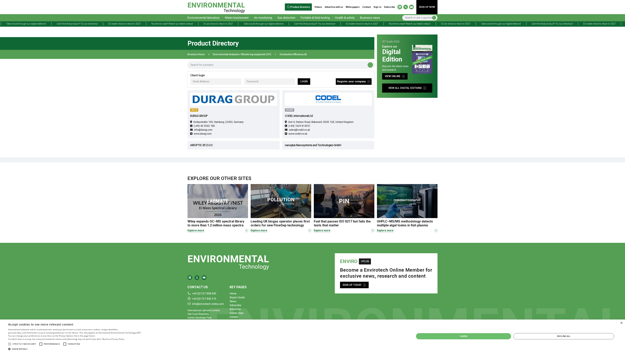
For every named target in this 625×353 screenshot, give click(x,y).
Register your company (351, 81)
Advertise (235, 309)
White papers (353, 7)
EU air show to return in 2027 (167, 23)
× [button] (621, 323)
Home (233, 293)
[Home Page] (216, 7)
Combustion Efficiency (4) (293, 54)
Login (304, 81)
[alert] (312, 336)
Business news (370, 17)
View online (392, 76)
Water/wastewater (237, 17)
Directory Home (196, 54)
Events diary (237, 313)
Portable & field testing (315, 17)
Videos (318, 7)
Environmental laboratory (204, 17)
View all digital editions (405, 88)
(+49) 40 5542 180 (204, 125)
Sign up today (352, 284)
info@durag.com (203, 129)
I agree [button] (464, 336)
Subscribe (389, 7)
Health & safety (345, 17)
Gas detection (286, 17)
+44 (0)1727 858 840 (204, 293)
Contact (366, 7)
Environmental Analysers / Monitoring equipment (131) (242, 54)
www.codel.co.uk (297, 133)
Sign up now (427, 7)
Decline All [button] (563, 336)
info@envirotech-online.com (208, 303)
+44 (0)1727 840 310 (204, 298)
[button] (9, 344)
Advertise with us (334, 7)
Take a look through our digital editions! (213, 23)
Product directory (300, 7)
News (233, 301)
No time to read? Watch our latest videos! (122, 23)
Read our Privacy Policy (113, 339)
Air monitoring (263, 17)
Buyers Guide (237, 297)
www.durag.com (203, 133)
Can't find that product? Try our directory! (26, 23)
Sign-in (377, 7)
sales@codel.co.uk (299, 129)
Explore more (196, 230)
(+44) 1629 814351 (299, 125)
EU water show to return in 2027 (74, 23)
